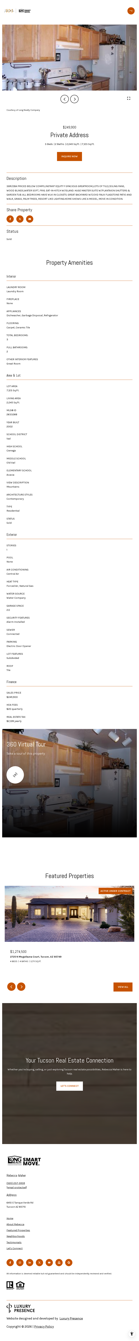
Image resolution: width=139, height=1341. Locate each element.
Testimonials (14, 1242)
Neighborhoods (16, 1236)
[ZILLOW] (59, 1262)
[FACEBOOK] (10, 1262)
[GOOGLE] (68, 1262)
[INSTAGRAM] (20, 1262)
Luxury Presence (71, 1318)
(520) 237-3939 (16, 1183)
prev (64, 99)
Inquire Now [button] (69, 156)
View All (123, 986)
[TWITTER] (39, 1262)
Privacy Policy (44, 1327)
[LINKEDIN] (29, 1262)
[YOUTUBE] (49, 1262)
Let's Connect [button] (70, 1085)
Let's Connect (15, 1248)
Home (10, 1218)
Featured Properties (18, 1230)
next (74, 99)
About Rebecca (15, 1224)
